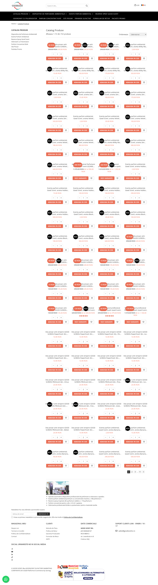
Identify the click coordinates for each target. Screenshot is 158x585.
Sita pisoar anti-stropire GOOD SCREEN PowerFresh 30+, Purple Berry (135, 357)
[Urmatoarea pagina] (143, 471)
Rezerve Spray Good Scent (20, 39)
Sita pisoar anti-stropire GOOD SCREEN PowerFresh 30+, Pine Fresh (109, 333)
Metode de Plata (51, 528)
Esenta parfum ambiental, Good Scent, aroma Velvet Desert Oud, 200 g (57, 141)
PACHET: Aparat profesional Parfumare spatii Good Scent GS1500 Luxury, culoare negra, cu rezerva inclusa (135, 309)
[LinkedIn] (12, 554)
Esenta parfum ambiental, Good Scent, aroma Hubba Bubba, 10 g (57, 189)
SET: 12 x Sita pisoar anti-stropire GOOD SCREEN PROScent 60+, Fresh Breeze (57, 261)
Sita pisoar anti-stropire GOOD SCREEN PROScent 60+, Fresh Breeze (83, 405)
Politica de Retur (51, 531)
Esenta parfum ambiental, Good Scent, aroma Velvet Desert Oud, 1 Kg (57, 165)
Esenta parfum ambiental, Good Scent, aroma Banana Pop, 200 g (83, 453)
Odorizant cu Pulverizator (20, 42)
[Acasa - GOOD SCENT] (22, 6)
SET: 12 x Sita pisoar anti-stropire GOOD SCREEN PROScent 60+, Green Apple (57, 45)
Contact (14, 536)
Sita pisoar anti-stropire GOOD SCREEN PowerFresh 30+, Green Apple (109, 357)
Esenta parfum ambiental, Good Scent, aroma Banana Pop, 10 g (135, 429)
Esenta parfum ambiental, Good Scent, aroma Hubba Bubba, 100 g (83, 189)
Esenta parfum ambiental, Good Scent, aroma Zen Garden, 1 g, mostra (57, 93)
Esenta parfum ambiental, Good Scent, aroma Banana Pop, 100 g (57, 453)
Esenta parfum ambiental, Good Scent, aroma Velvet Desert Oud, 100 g (135, 117)
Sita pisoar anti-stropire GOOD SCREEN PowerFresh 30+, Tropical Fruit (57, 357)
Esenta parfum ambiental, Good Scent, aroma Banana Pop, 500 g (109, 453)
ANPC (48, 539)
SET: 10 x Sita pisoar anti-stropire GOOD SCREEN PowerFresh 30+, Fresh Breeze (135, 261)
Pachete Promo (118, 18)
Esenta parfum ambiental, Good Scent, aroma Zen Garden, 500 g (57, 117)
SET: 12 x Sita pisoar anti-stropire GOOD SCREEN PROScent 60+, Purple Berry (83, 261)
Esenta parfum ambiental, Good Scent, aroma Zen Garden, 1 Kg (135, 141)
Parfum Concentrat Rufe (19, 44)
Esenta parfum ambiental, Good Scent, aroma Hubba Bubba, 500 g (135, 189)
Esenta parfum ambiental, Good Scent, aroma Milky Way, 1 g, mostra (135, 45)
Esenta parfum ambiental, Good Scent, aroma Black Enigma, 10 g (109, 213)
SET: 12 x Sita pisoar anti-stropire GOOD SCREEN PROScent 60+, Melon (135, 237)
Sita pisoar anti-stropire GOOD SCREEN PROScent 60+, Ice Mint (135, 381)
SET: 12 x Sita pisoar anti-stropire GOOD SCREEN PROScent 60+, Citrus (135, 285)
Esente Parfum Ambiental (20, 37)
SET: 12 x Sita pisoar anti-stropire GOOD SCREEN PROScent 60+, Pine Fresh (109, 45)
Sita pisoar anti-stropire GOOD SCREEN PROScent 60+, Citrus (57, 381)
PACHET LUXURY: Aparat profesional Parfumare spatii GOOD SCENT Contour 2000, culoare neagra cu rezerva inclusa (109, 165)
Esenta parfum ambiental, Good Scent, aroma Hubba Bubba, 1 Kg (57, 213)
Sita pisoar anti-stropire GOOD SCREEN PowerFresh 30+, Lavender (83, 333)
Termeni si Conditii (17, 531)
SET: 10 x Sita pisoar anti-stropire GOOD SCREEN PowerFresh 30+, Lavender (109, 285)
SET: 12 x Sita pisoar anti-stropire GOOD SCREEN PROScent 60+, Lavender (83, 285)
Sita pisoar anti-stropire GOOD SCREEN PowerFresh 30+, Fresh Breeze (83, 357)
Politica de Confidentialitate (73, 517)
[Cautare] (87, 6)
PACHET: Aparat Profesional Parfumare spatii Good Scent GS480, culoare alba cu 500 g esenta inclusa (83, 309)
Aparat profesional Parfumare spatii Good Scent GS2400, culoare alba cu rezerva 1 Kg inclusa (83, 165)
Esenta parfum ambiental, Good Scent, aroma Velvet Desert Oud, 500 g (83, 141)
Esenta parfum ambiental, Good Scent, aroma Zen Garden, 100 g (109, 93)
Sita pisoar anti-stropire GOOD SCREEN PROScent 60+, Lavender (83, 381)
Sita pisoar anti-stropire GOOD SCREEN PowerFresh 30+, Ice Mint (135, 333)
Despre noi (15, 528)
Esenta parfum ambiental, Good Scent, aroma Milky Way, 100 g (83, 69)
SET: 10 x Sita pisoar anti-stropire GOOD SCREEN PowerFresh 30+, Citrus (57, 309)
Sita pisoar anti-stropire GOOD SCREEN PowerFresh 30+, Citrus (57, 333)
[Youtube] (12, 552)
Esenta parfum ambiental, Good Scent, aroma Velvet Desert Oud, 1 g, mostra (83, 117)
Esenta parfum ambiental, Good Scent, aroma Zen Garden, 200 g (135, 93)
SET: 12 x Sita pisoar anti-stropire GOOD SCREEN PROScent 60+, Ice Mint (83, 45)
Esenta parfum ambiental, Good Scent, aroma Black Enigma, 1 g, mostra (83, 213)
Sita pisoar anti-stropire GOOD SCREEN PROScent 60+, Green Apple (109, 405)
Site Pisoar (15, 47)
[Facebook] (12, 549)
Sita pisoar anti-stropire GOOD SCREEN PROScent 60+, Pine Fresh (109, 381)
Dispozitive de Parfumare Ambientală (24, 34)
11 (140, 472)
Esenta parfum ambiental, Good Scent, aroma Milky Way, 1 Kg (109, 141)
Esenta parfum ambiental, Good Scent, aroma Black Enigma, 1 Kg (109, 237)
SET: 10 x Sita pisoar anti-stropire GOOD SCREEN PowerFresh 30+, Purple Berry (57, 285)
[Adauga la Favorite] (66, 58)
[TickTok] (12, 557)
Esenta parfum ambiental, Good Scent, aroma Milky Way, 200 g (109, 69)
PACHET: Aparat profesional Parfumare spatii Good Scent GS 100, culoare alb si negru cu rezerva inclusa (109, 309)
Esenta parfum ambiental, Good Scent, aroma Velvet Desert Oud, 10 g (109, 117)
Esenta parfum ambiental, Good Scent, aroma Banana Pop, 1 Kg (135, 453)
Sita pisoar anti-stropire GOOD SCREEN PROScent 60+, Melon (57, 429)
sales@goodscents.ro (126, 531)
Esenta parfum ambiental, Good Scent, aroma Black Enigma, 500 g (83, 237)
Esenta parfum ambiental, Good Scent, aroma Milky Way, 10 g (57, 69)
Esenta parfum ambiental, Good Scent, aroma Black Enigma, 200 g (57, 237)
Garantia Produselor (53, 534)
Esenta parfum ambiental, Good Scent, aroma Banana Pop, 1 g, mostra (109, 429)
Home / (14, 24)
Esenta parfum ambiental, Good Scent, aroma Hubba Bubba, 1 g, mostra (135, 165)
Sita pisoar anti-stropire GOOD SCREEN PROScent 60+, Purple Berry (135, 405)
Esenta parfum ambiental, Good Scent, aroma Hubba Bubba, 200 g (109, 189)
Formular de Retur (101, 18)
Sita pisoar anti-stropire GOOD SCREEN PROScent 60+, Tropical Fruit (57, 405)
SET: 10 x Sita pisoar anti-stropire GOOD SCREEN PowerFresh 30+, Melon (109, 261)
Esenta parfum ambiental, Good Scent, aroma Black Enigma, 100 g (135, 213)
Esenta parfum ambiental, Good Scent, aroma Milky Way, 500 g (135, 69)
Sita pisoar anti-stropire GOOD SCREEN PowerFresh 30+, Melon (83, 429)
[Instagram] (12, 560)
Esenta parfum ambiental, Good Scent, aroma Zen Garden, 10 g (83, 93)
